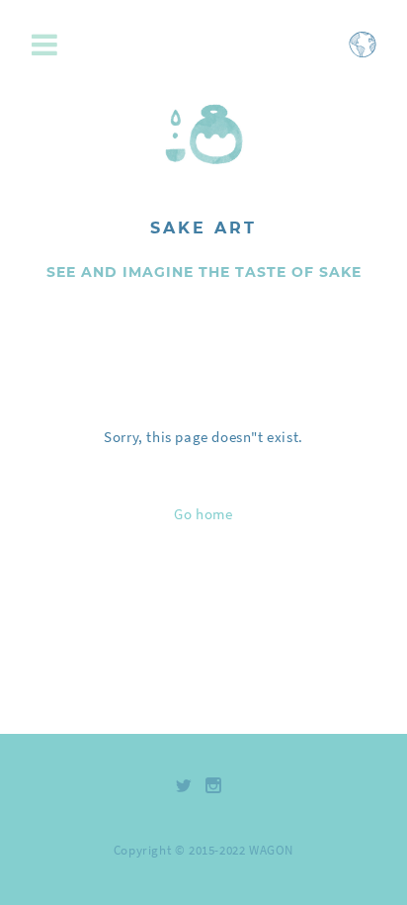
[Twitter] (184, 785)
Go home (203, 513)
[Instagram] (213, 785)
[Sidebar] (49, 46)
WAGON (271, 850)
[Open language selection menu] (362, 54)
